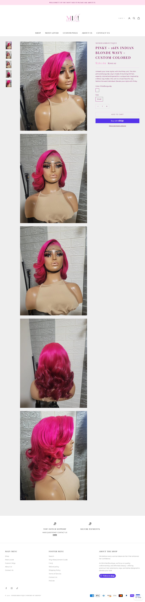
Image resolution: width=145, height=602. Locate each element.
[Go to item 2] (9, 55)
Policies (52, 581)
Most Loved (52, 33)
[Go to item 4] (9, 74)
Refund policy (54, 567)
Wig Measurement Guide (58, 560)
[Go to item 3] (9, 64)
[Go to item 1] (9, 45)
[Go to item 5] (9, 83)
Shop (38, 33)
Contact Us (103, 33)
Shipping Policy (55, 570)
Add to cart (117, 114)
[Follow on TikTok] (17, 588)
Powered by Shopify (33, 595)
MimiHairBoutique (106, 43)
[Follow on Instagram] (12, 588)
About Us (87, 33)
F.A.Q (51, 563)
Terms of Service (55, 574)
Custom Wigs (70, 33)
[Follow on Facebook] (6, 588)
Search (51, 556)
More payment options (117, 126)
